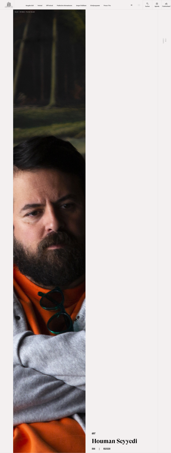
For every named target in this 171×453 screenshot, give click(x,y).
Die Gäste (22, 12)
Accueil (16, 12)
